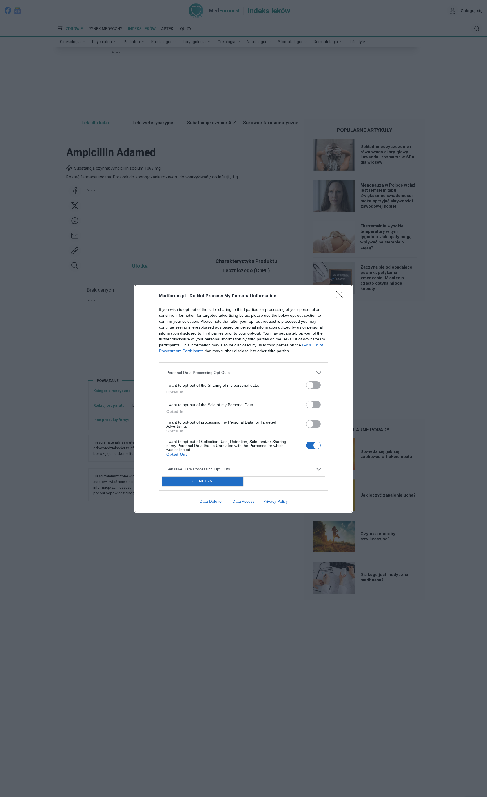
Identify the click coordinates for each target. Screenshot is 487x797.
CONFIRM (202, 481)
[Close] (341, 296)
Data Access (243, 501)
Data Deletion (212, 501)
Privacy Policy (275, 501)
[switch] (313, 385)
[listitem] (243, 373)
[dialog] (243, 398)
